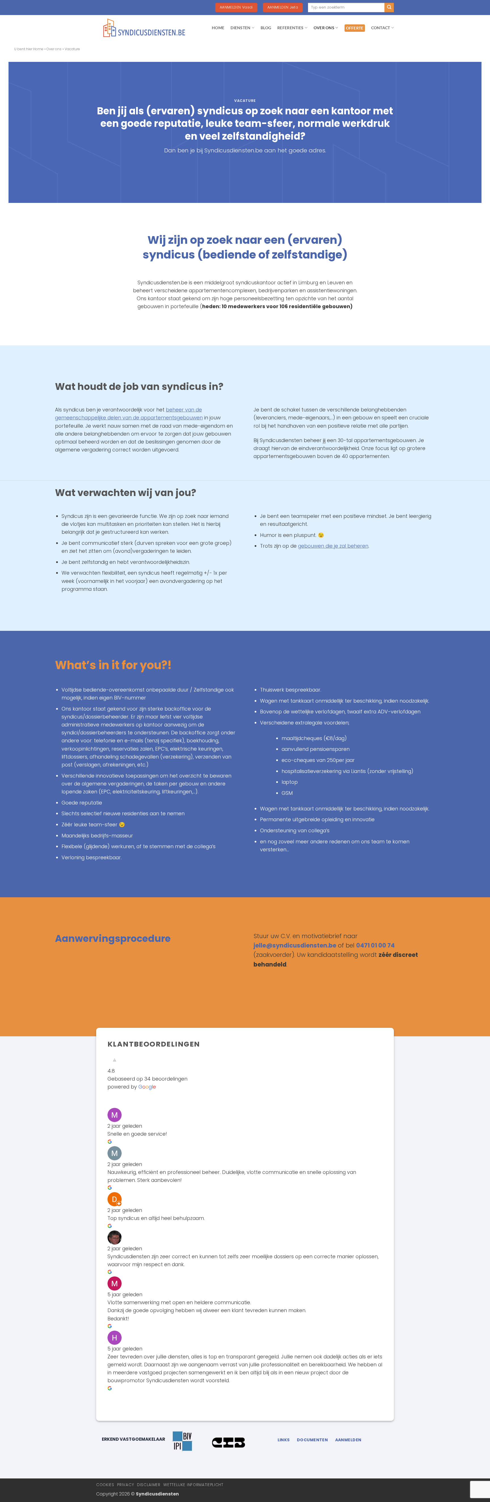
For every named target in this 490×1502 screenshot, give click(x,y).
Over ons (54, 49)
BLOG (266, 27)
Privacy (125, 1485)
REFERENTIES (290, 27)
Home (38, 49)
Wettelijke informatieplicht (193, 1485)
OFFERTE (355, 28)
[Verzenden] (389, 7)
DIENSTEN (240, 27)
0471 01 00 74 (375, 945)
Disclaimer (148, 1485)
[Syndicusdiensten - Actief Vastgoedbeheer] (144, 28)
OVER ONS (324, 27)
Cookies (105, 1485)
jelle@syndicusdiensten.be (295, 945)
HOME (218, 27)
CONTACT (380, 27)
